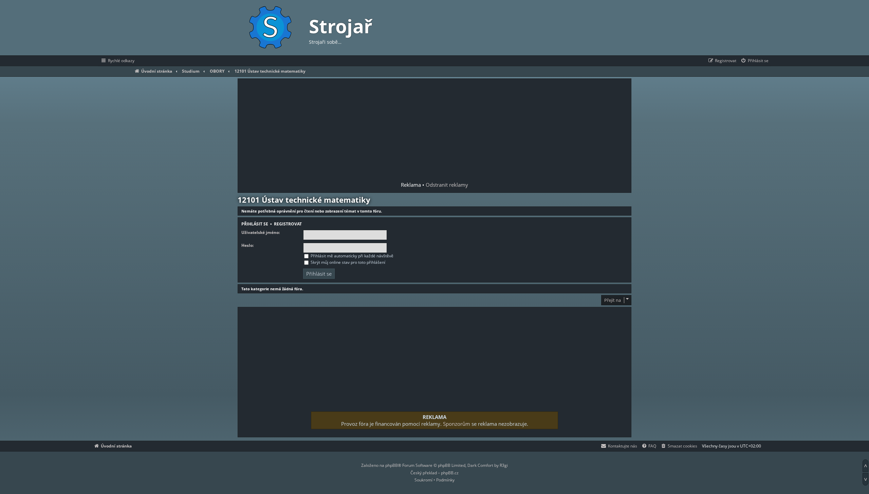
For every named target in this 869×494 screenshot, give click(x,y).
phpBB (391, 465)
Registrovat (288, 223)
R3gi (504, 465)
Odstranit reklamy (447, 184)
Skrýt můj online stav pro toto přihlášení (347, 262)
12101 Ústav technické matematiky (304, 200)
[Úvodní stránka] (270, 27)
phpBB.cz (450, 473)
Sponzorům (456, 423)
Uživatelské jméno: (260, 232)
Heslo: (247, 245)
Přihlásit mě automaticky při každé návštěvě (351, 256)
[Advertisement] (434, 130)
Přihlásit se (254, 223)
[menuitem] (754, 61)
